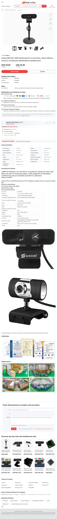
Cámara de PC (19, 10)
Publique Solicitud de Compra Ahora (43, 428)
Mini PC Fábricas (14, 500)
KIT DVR (3, 482)
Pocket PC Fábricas (25, 500)
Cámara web (4, 485)
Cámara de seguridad (6, 487)
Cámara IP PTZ (45, 485)
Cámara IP (31, 485)
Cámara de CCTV (18, 487)
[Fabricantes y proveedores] (29, 2)
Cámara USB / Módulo (33, 482)
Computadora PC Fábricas (38, 500)
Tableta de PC (5, 504)
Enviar (13, 429)
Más (2, 506)
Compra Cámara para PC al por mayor (19, 504)
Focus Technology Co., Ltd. (26, 511)
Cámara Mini (31, 487)
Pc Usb (48, 500)
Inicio (2, 10)
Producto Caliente (19, 485)
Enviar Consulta (14, 71)
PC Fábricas (5, 500)
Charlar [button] (43, 71)
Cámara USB (17, 482)
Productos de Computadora (10, 10)
